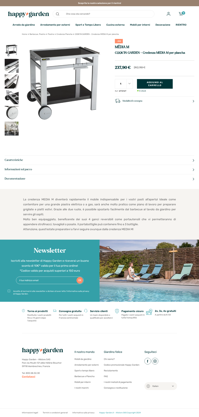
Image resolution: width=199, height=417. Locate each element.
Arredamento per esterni (55, 24)
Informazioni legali (30, 413)
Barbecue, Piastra (37, 34)
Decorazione (162, 24)
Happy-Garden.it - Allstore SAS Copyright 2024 (120, 413)
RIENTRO (181, 24)
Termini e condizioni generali (55, 413)
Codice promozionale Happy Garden (121, 365)
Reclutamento (111, 370)
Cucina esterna (115, 24)
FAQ (106, 376)
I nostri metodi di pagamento (118, 382)
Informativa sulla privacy (83, 413)
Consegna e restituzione (116, 388)
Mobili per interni (140, 24)
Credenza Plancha (64, 34)
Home (24, 34)
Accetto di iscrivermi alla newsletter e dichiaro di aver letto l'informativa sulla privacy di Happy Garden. (51, 292)
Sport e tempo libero (84, 370)
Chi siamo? (109, 359)
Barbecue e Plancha (84, 376)
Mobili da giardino (82, 359)
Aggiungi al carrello (155, 84)
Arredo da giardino (24, 24)
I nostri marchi (81, 388)
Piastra (51, 34)
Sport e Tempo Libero (88, 24)
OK (79, 280)
